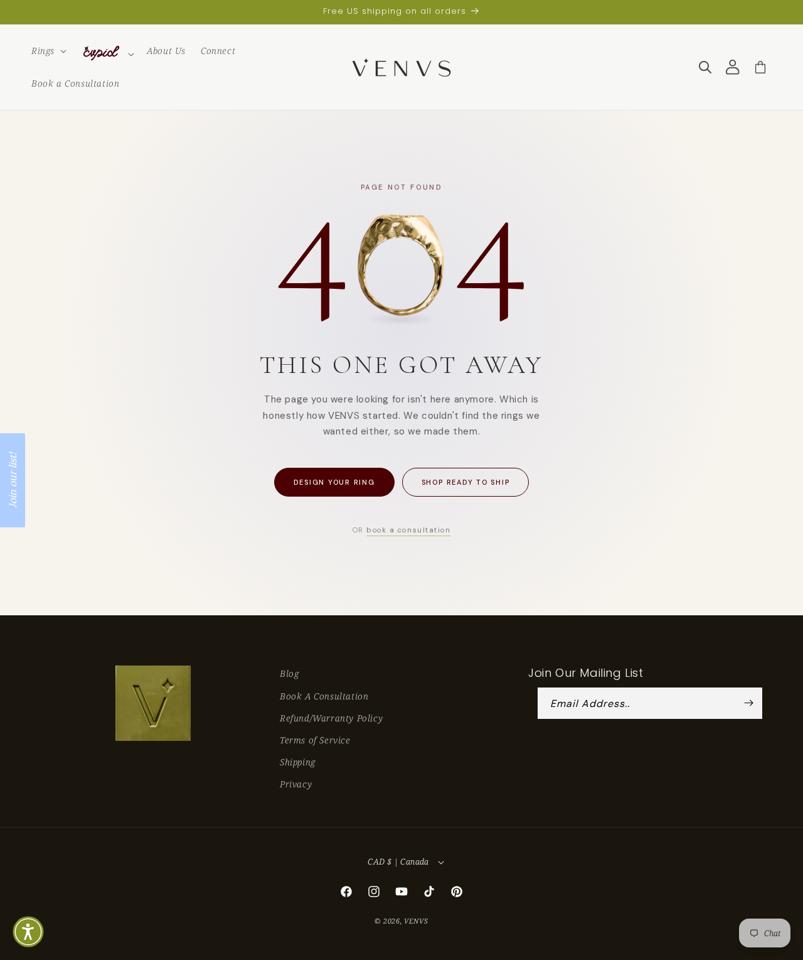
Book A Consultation (324, 696)
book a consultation (408, 530)
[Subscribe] (748, 703)
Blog (289, 673)
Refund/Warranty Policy (331, 718)
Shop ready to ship (466, 482)
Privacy (296, 784)
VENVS (416, 920)
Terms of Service (315, 740)
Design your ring (334, 482)
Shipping (298, 762)
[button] (48, 51)
